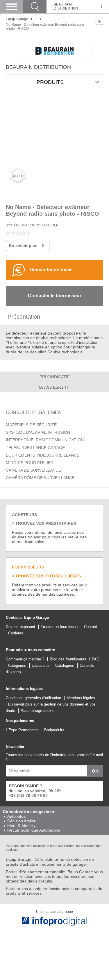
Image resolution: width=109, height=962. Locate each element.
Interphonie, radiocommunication (45, 439)
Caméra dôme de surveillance (40, 477)
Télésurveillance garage (35, 447)
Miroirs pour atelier (29, 462)
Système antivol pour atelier (32, 225)
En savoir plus (23, 245)
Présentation (24, 316)
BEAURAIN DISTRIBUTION (66, 6)
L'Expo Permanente (22, 730)
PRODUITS (50, 82)
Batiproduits (54, 730)
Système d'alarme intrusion (38, 432)
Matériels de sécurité (31, 424)
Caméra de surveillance (33, 470)
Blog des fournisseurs (68, 659)
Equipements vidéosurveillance (42, 455)
